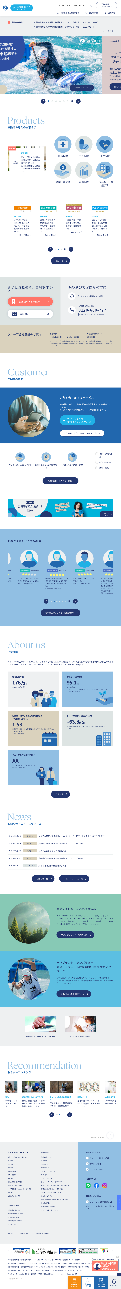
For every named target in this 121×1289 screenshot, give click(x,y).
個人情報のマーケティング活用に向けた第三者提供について (54, 1260)
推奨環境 (33, 1274)
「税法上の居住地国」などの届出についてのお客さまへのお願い (28, 1270)
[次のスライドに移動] (112, 1251)
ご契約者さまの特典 (14, 1196)
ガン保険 (10, 1164)
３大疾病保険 (12, 1171)
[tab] (48, 101)
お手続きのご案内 (13, 1217)
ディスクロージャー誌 (48, 1171)
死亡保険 (10, 1161)
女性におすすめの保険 (15, 1185)
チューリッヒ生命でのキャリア (51, 1210)
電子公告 (44, 1175)
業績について (45, 1168)
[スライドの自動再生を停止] (72, 101)
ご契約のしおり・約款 (42, 1233)
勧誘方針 (77, 1260)
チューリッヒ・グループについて (51, 1182)
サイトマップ (60, 1274)
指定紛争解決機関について (29, 1267)
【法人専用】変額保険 (15, 1182)
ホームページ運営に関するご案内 (61, 1263)
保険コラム (11, 1192)
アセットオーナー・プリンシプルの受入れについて (66, 1270)
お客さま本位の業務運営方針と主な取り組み (55, 1185)
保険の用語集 (24, 1233)
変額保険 (10, 1178)
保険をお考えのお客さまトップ (17, 1157)
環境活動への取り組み (48, 1207)
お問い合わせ (79, 5)
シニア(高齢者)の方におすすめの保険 (19, 1189)
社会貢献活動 (45, 1203)
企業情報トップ (46, 1157)
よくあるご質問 (64, 5)
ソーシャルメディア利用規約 (17, 1263)
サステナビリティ (46, 1196)
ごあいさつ (44, 1164)
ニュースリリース (46, 1178)
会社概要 (44, 1161)
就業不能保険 (12, 1175)
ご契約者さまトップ (14, 1210)
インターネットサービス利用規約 (38, 1263)
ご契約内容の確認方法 (15, 1221)
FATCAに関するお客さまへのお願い (79, 1267)
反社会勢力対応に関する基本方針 (84, 1263)
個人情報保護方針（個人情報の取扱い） (20, 1260)
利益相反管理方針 (13, 1267)
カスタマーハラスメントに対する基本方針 (52, 1267)
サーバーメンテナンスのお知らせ (18, 1274)
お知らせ (10, 1233)
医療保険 (10, 1168)
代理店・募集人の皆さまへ (46, 1274)
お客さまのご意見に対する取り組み (52, 1189)
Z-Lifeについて (12, 1224)
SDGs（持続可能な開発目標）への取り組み (55, 1199)
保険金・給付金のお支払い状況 (51, 1192)
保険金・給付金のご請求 (15, 1214)
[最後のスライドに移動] (8, 1251)
